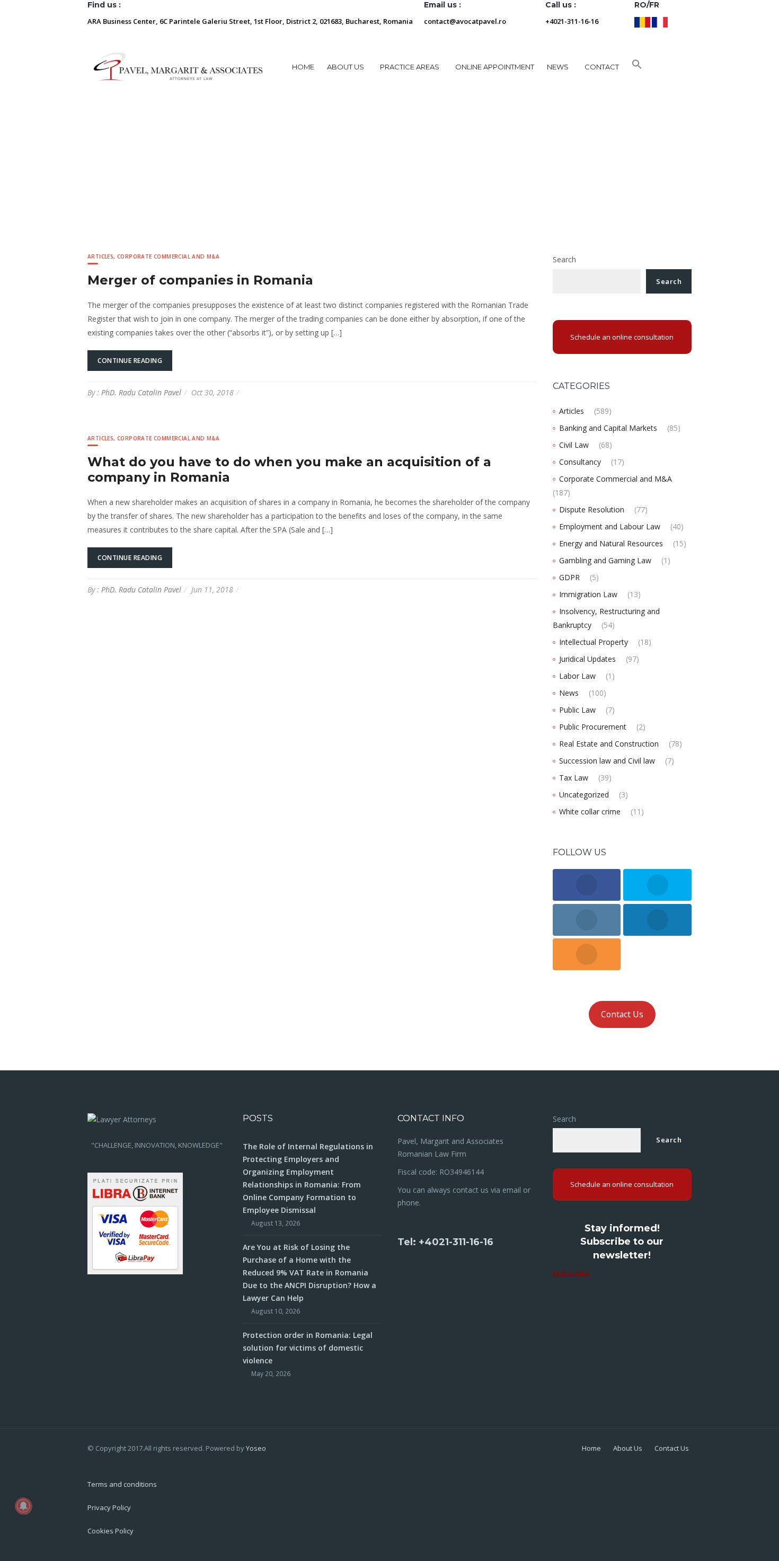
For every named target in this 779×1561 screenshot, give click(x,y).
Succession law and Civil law (607, 761)
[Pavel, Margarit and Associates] (178, 66)
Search (564, 259)
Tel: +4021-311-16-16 (445, 1242)
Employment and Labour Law (609, 526)
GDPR (569, 577)
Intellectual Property (593, 642)
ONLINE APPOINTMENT (494, 67)
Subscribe (571, 1274)
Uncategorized (584, 795)
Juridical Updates (587, 659)
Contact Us (622, 1014)
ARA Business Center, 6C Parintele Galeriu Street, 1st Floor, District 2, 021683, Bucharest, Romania (250, 21)
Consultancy (580, 462)
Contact (602, 67)
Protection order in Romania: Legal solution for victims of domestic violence (308, 1347)
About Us (627, 1448)
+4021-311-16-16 (571, 21)
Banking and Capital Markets (608, 428)
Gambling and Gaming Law (605, 560)
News (569, 693)
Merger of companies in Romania (200, 280)
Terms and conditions (122, 1484)
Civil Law (574, 445)
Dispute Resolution (591, 509)
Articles (100, 256)
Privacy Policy (109, 1507)
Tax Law (573, 778)
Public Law (577, 710)
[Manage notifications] (23, 1505)
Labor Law (577, 676)
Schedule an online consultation (622, 337)
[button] (637, 67)
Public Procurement (592, 727)
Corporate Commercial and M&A (168, 256)
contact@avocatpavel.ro (465, 21)
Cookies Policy (110, 1531)
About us (345, 67)
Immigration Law (588, 594)
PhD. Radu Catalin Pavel (141, 392)
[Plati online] (135, 1223)
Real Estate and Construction (609, 744)
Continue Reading (130, 360)
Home (303, 67)
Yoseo (256, 1448)
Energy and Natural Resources (611, 543)
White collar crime (590, 811)
